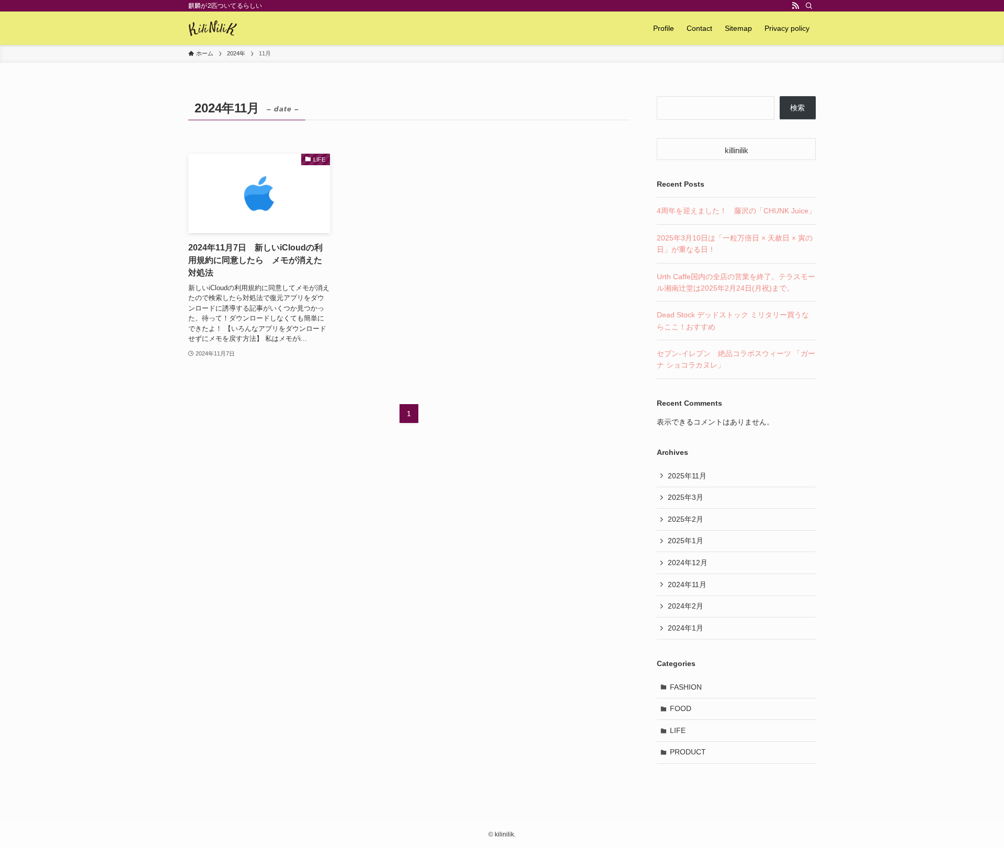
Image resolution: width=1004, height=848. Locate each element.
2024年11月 (687, 584)
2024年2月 (685, 606)
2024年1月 (685, 628)
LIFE (678, 730)
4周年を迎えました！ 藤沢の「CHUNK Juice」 (736, 211)
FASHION (686, 687)
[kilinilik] (212, 28)
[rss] (795, 6)
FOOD (680, 708)
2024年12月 (688, 562)
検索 (797, 108)
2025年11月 (687, 476)
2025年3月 (685, 497)
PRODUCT (688, 752)
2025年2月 (685, 519)
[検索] (809, 6)
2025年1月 (685, 540)
